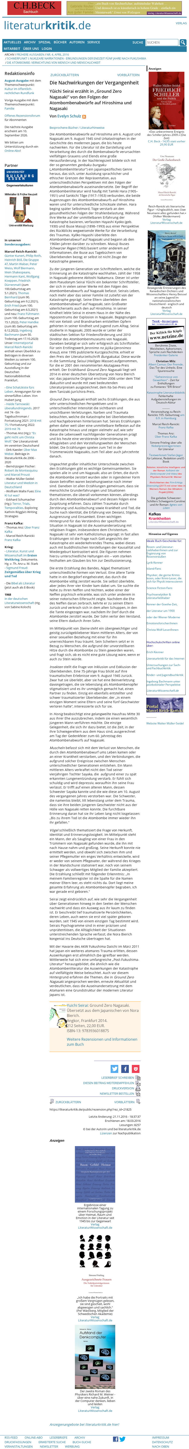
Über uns (31, 48)
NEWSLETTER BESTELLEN (117, 1093)
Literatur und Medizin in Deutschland (21, 485)
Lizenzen (106, 1133)
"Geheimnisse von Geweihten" (165, 378)
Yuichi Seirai (77, 1005)
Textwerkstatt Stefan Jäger (166, 455)
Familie (9, 108)
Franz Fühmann (28, 314)
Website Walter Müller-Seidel (165, 723)
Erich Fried (12, 305)
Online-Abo (12, 151)
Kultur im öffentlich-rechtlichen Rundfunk (19, 91)
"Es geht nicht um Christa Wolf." (20, 437)
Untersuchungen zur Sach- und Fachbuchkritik (164, 666)
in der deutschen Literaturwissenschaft (19, 601)
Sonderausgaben (17, 244)
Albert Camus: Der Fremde (165, 364)
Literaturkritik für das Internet (165, 658)
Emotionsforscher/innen (162, 623)
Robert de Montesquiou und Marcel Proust (21, 472)
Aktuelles (12, 42)
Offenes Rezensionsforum (22, 116)
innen (174, 629)
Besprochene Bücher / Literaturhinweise (77, 127)
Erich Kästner (155, 652)
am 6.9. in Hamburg (170, 416)
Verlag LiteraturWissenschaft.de (95, 1226)
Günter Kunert (14, 256)
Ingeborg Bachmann (18, 332)
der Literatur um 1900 (161, 610)
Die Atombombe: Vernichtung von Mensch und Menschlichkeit (53, 62)
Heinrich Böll (13, 260)
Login (47, 48)
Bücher (60, 42)
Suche (138, 42)
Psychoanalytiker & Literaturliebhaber (159, 595)
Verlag (181, 23)
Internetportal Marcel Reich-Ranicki (19, 345)
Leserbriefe (58, 1437)
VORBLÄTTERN (129, 75)
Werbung (72, 1446)
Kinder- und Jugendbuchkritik (165, 675)
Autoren (77, 42)
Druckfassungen (18, 1442)
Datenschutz (162, 1442)
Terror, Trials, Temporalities (17, 506)
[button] (114, 1069)
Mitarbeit (12, 48)
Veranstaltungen (19, 1446)
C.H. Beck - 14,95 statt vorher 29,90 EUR (166, 142)
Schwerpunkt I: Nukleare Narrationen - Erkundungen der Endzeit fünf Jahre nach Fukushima (76, 58)
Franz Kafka (13, 540)
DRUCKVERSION (123, 1088)
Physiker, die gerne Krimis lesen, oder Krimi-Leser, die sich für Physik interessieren (165, 578)
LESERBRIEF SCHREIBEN (117, 1078)
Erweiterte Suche (52, 1442)
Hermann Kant (15, 276)
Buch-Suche (82, 1442)
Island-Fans (154, 568)
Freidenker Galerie (166, 355)
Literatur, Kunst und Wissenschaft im (21, 555)
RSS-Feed (11, 1437)
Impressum (160, 1437)
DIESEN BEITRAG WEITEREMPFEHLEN (108, 1083)
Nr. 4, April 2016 (58, 54)
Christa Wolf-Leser (158, 629)
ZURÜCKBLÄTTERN (64, 75)
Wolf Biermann (24, 268)
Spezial (44, 42)
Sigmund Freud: (23, 572)
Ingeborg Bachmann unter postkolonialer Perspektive (163, 682)
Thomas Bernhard (17, 295)
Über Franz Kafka (166, 436)
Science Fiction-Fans (159, 588)
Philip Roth (33, 256)
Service (93, 42)
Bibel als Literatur (23, 583)
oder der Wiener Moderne (163, 617)
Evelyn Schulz (69, 116)
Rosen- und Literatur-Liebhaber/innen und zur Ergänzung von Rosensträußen (162, 551)
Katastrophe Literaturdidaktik (165, 392)
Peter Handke (29, 322)
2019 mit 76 (12, 429)
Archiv (30, 42)
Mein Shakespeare (17, 272)
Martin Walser (18, 264)
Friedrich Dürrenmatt (17, 282)
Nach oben (160, 1446)
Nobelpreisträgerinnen (166, 446)
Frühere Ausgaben (30, 54)
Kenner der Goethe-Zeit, (162, 604)
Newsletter (49, 1446)
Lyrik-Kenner (155, 562)
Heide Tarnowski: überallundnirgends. (18, 406)
